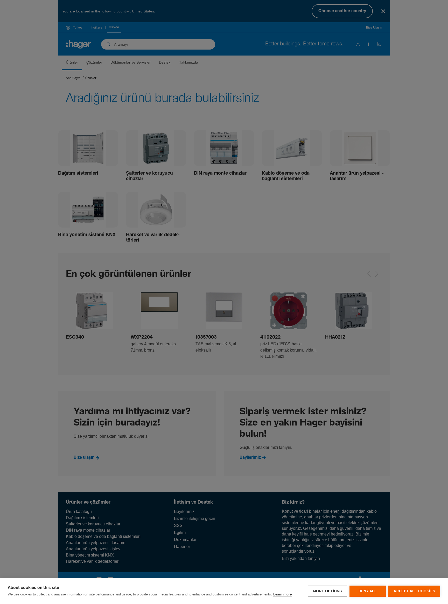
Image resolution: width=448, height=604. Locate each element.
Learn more (282, 594)
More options (327, 591)
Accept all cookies (414, 591)
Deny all (368, 591)
